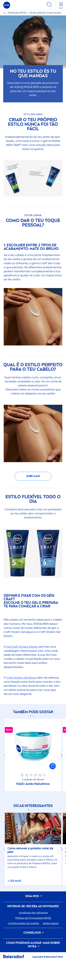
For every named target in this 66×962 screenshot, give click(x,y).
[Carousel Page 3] (35, 716)
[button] (52, 766)
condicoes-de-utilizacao (33, 912)
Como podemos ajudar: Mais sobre (33, 944)
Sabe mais (33, 476)
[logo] (6, 5)
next (61, 755)
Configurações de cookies (23, 923)
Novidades (17, 12)
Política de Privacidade (33, 917)
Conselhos (32, 932)
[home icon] (4, 12)
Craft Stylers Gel (21, 677)
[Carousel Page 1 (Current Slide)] (30, 716)
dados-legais (51, 923)
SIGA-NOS (32, 896)
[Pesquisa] (49, 5)
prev (4, 755)
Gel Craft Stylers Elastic (22, 646)
